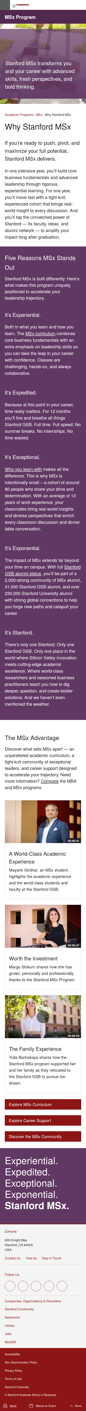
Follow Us (12, 1274)
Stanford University (18, 1387)
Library (10, 1325)
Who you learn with (23, 469)
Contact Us (13, 1258)
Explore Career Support (30, 1121)
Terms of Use (14, 1379)
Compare (50, 781)
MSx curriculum (40, 333)
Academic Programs (19, 114)
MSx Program (20, 16)
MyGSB (11, 1342)
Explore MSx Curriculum (30, 1105)
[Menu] (5, 5)
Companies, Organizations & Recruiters (33, 1301)
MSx (39, 114)
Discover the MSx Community (35, 1137)
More (78, 1405)
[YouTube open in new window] (49, 1286)
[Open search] (81, 5)
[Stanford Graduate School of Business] (23, 5)
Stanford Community (19, 1309)
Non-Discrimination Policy (22, 1362)
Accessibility (13, 1354)
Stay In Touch (51, 1258)
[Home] (11, 1232)
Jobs (8, 1333)
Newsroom (12, 1317)
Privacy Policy (15, 1370)
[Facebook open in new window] (23, 1286)
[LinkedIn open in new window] (62, 1286)
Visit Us (31, 1258)
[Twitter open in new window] (10, 1286)
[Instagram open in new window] (36, 1286)
